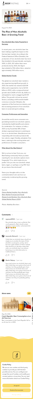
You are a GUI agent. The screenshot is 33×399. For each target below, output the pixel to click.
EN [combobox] (27, 3)
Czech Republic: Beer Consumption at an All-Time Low (16, 317)
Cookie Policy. (25, 378)
